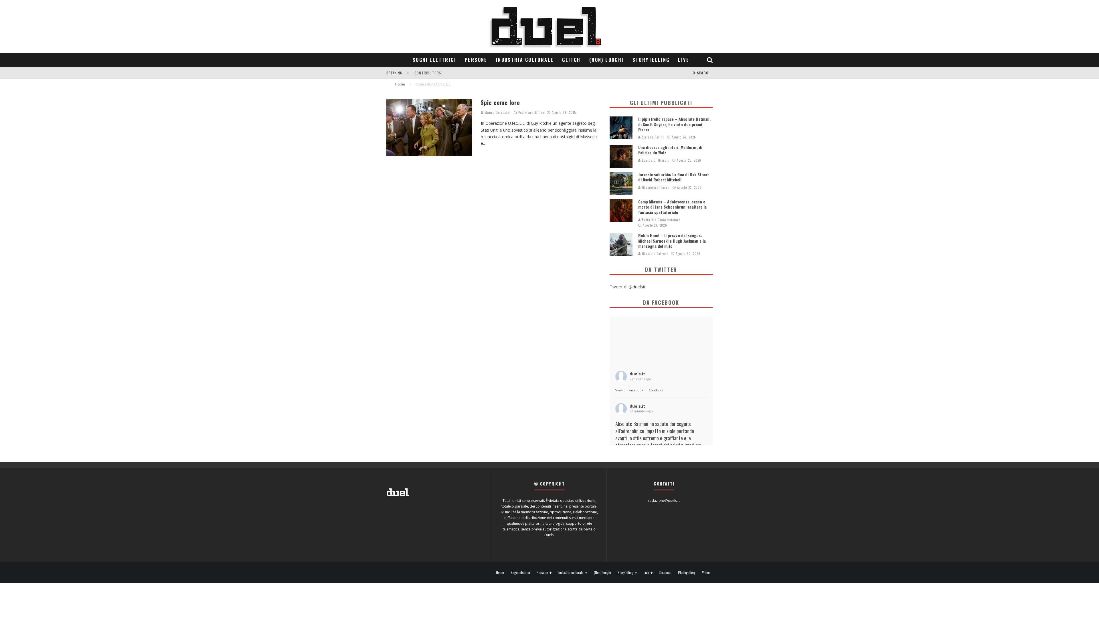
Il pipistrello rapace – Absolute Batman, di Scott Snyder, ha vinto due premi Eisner (674, 124)
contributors (427, 72)
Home (500, 572)
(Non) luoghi (606, 59)
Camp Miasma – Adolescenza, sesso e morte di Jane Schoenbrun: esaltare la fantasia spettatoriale (672, 207)
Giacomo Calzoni (654, 253)
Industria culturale (525, 59)
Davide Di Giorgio (655, 160)
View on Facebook (629, 390)
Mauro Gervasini (497, 112)
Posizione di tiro (531, 112)
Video (706, 572)
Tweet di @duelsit (628, 287)
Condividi (656, 390)
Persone (476, 59)
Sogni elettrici (434, 59)
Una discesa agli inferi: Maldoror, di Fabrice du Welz (670, 149)
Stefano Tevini (652, 137)
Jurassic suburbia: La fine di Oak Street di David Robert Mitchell (673, 177)
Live (683, 59)
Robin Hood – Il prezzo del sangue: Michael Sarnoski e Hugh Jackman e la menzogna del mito (672, 240)
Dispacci (701, 72)
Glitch (571, 59)
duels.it (637, 374)
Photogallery (686, 572)
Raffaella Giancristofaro (661, 219)
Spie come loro (500, 102)
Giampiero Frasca (655, 187)
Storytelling (651, 59)
